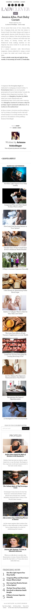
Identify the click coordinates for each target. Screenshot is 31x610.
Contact (23, 2)
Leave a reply (21, 24)
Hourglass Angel (16, 86)
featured (14, 127)
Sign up (25, 428)
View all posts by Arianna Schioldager (15, 148)
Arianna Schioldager (12, 24)
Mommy (17, 125)
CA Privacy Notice (17, 606)
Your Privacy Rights (6, 606)
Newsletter (9, 2)
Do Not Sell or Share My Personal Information (18, 607)
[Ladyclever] (15, 9)
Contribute (16, 2)
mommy (19, 127)
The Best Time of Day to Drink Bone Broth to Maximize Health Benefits (16, 590)
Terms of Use (26, 606)
